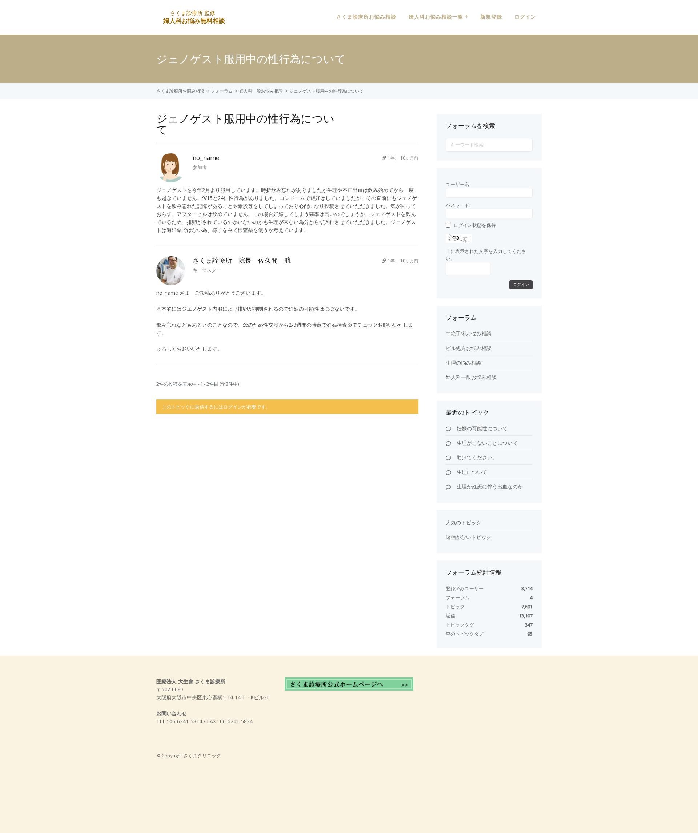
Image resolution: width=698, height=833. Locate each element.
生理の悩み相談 (463, 362)
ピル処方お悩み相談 (469, 348)
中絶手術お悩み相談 (469, 333)
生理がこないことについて (487, 442)
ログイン (525, 16)
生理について (472, 471)
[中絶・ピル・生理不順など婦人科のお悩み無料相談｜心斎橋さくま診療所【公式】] (193, 20)
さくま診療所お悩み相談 (366, 16)
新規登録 (491, 16)
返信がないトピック (469, 537)
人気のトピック (463, 522)
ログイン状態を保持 (474, 225)
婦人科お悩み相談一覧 (436, 16)
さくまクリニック (202, 756)
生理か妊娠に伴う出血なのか (490, 486)
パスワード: (458, 205)
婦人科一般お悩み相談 (261, 91)
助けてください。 (477, 457)
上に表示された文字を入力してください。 (486, 255)
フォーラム (222, 91)
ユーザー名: (458, 184)
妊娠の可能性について (482, 428)
